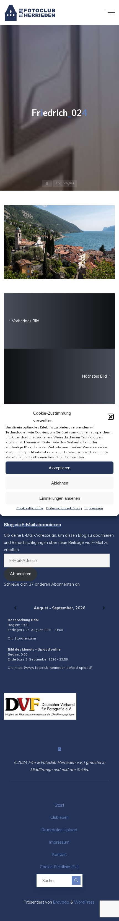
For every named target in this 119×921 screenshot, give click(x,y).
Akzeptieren (59, 467)
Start (59, 805)
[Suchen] (76, 880)
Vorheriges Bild (25, 321)
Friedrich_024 (65, 183)
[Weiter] (104, 608)
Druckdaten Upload (59, 829)
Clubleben (59, 817)
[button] (110, 417)
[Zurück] (15, 608)
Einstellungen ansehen (59, 498)
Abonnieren (20, 573)
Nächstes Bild (94, 376)
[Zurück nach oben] (97, 899)
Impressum (94, 508)
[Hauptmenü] (110, 12)
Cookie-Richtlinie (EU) (59, 866)
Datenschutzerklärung (64, 508)
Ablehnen (59, 482)
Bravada (60, 902)
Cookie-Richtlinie (29, 508)
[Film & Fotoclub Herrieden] (30, 12)
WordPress (84, 902)
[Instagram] (59, 749)
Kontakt (59, 854)
